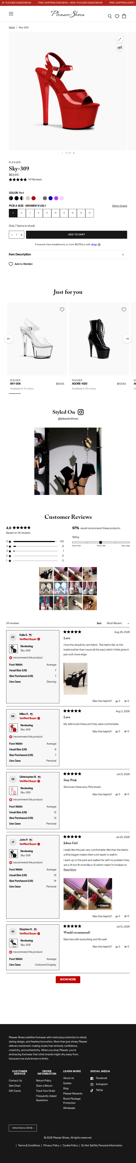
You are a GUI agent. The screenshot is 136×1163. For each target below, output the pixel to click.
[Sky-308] (37, 339)
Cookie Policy (70, 1145)
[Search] (110, 16)
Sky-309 (25, 650)
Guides (67, 1083)
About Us (68, 1078)
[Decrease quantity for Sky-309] (11, 235)
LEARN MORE (72, 1071)
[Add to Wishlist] (62, 309)
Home (12, 27)
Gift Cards (15, 1091)
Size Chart (15, 1086)
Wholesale (69, 1108)
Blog (66, 1088)
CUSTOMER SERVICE (19, 1072)
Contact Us (15, 1081)
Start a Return (44, 1086)
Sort (99, 623)
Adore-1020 (79, 384)
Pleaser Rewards (72, 1093)
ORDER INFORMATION (47, 1072)
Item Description (20, 254)
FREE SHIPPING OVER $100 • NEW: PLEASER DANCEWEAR (65, 3)
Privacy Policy (51, 1145)
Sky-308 (15, 384)
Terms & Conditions (29, 1145)
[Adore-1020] (99, 339)
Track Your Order (45, 1091)
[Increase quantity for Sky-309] (21, 235)
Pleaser (15, 380)
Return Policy (43, 1081)
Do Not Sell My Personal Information (101, 1145)
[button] (25, 180)
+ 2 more (103, 905)
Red (11, 198)
